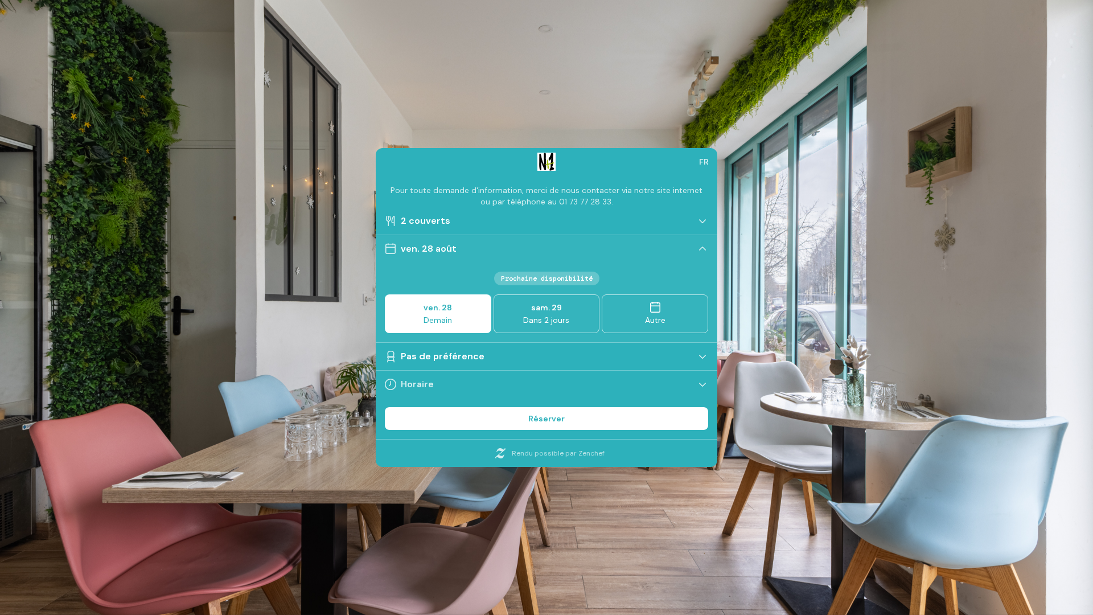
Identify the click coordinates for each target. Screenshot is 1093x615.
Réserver (546, 418)
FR (704, 162)
